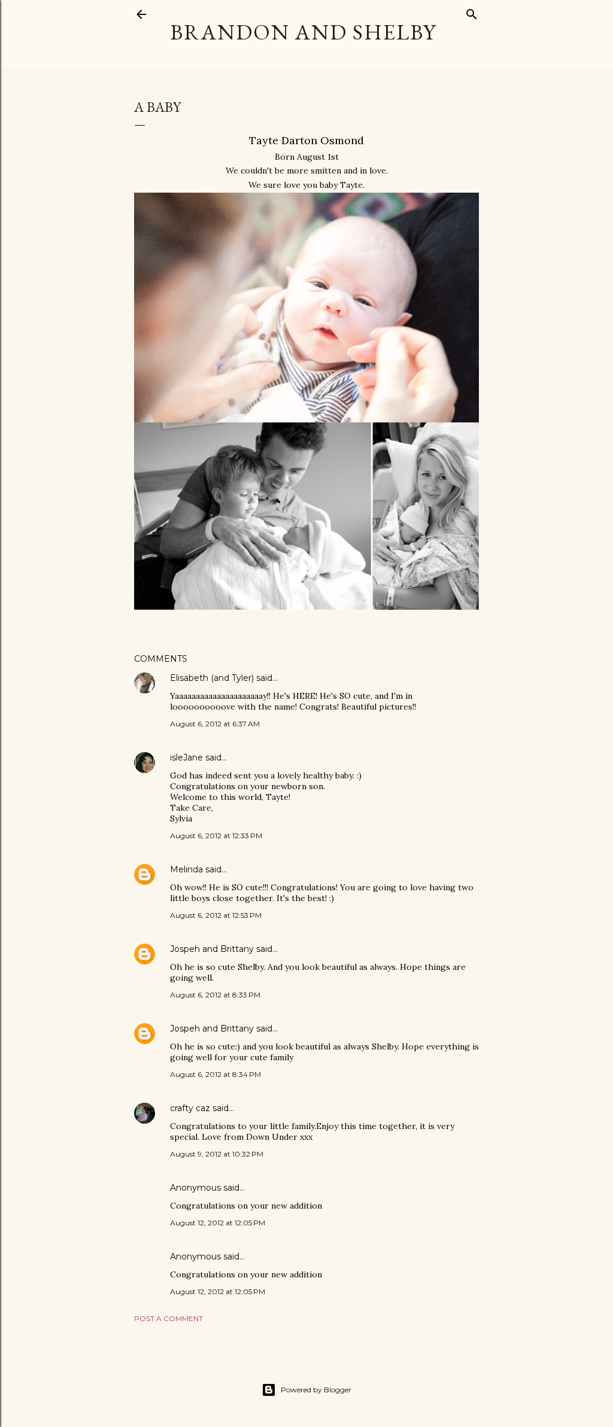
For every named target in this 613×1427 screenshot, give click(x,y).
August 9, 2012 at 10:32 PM (216, 1153)
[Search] (472, 11)
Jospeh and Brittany (212, 949)
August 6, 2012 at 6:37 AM (215, 723)
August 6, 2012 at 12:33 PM (216, 835)
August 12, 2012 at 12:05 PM (217, 1222)
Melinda (186, 869)
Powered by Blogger (316, 1389)
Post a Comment (168, 1318)
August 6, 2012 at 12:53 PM (216, 915)
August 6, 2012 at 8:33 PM (215, 994)
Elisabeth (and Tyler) (212, 678)
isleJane (186, 757)
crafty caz (190, 1108)
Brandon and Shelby (303, 32)
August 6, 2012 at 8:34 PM (215, 1074)
